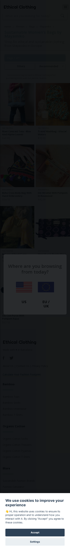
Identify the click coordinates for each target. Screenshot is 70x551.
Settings (35, 541)
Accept (35, 532)
